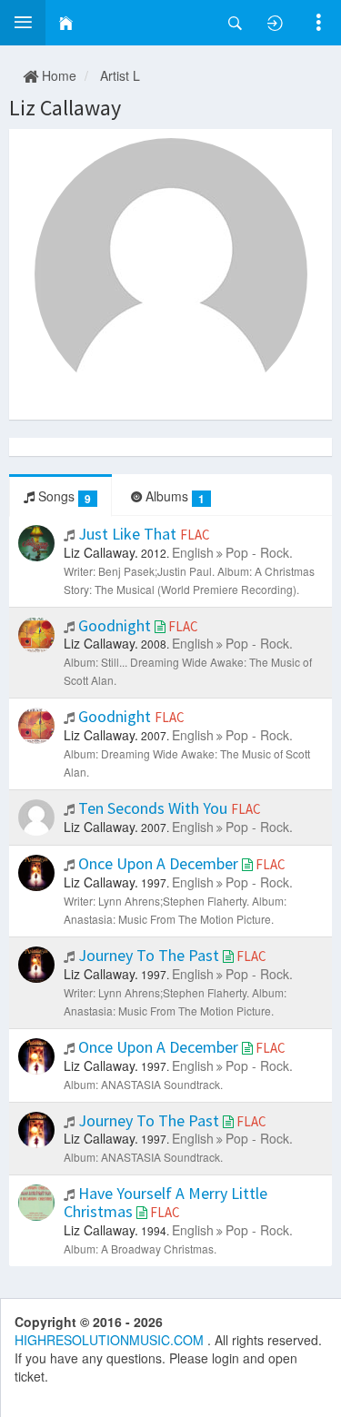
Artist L (120, 75)
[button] (22, 22)
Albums (173, 496)
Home (57, 75)
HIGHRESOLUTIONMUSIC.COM (111, 1340)
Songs (63, 496)
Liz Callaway (65, 108)
